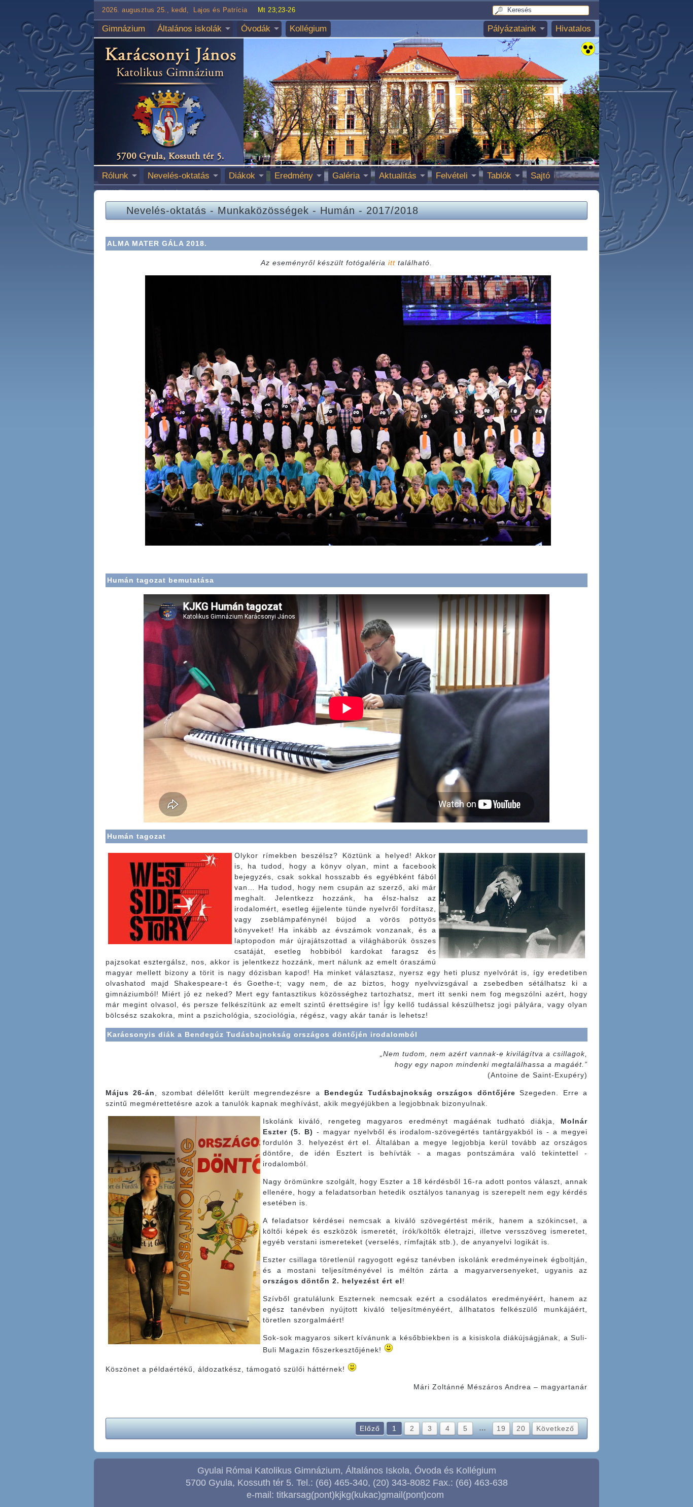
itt (391, 263)
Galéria (346, 176)
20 (521, 1428)
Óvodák (255, 28)
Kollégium (308, 28)
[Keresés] (500, 10)
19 (501, 1428)
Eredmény (293, 176)
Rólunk (115, 176)
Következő (555, 1428)
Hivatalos (573, 28)
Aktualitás (398, 176)
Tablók (499, 176)
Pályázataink (512, 28)
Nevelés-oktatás (179, 176)
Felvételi (452, 176)
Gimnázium (123, 28)
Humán (337, 210)
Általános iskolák (189, 28)
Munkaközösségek (263, 210)
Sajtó (540, 176)
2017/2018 (392, 210)
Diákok (242, 176)
